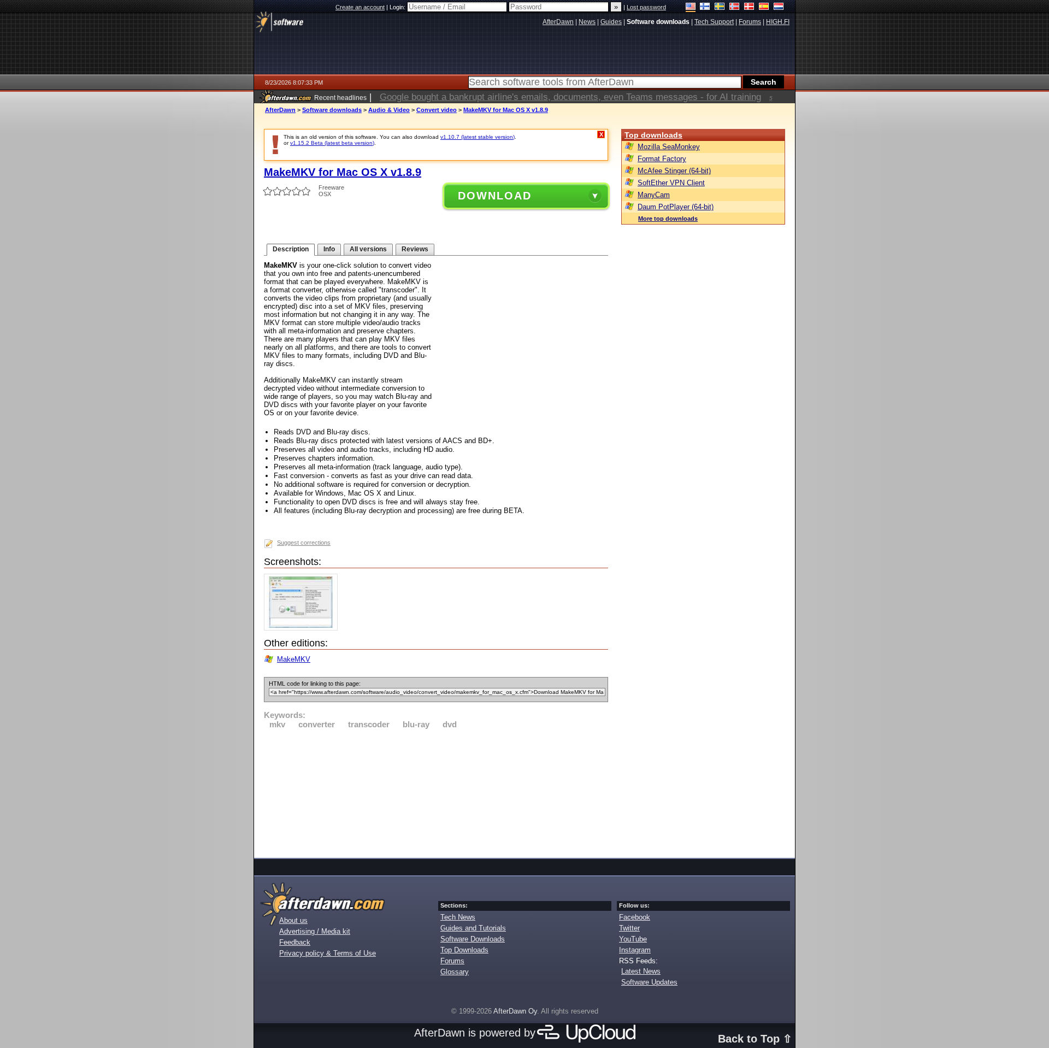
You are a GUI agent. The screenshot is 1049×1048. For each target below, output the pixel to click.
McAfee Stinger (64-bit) (674, 171)
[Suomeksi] (705, 7)
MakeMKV (293, 659)
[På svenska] (720, 7)
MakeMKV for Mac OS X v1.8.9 (505, 110)
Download (495, 196)
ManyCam (654, 195)
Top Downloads (464, 950)
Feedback (294, 942)
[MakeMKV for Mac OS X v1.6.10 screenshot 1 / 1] (303, 628)
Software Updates (649, 982)
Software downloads (332, 110)
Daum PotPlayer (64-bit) (676, 207)
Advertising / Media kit (314, 931)
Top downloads (653, 135)
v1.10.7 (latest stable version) (477, 137)
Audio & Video (389, 110)
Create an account (360, 7)
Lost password (646, 7)
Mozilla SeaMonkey (669, 147)
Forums (452, 961)
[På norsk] (734, 7)
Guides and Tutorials (473, 928)
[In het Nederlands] (779, 7)
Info (329, 249)
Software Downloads (472, 939)
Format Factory (662, 159)
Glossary (454, 972)
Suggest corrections (304, 542)
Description (291, 249)
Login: (398, 7)
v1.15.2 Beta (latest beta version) (332, 143)
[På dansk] (749, 7)
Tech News (457, 917)
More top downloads (668, 218)
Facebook (634, 917)
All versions (368, 249)
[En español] (764, 7)
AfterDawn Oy (515, 1011)
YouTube (633, 939)
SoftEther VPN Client (671, 183)
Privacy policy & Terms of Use (327, 953)
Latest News (641, 971)
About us (293, 920)
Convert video (436, 110)
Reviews (415, 249)
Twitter (629, 928)
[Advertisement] (436, 791)
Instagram (635, 950)
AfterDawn (280, 110)
